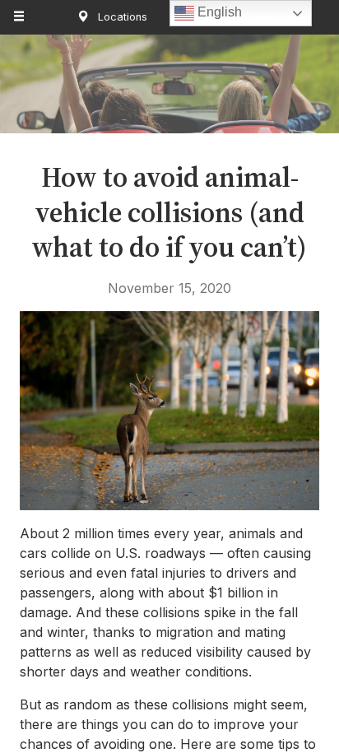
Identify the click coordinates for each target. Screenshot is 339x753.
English (218, 12)
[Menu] (19, 17)
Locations (121, 17)
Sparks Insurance (170, 91)
